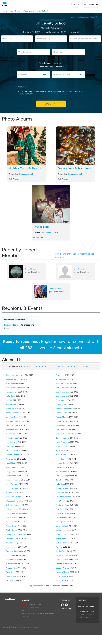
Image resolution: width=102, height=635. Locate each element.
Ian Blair (9, 400)
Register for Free (36, 586)
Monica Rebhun (62, 463)
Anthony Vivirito (63, 559)
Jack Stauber (61, 530)
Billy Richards (61, 471)
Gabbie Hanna (12, 509)
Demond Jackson (13, 551)
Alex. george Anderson (15, 388)
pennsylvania (14, 11)
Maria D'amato (12, 434)
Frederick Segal (62, 505)
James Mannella (62, 388)
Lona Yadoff (61, 576)
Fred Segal (60, 501)
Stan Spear (60, 522)
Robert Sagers (62, 488)
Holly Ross (60, 484)
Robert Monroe (62, 417)
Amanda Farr (11, 459)
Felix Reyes (60, 467)
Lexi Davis (10, 446)
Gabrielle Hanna (12, 505)
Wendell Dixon (12, 450)
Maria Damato (12, 438)
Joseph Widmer (62, 564)
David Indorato (12, 539)
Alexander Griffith (13, 497)
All (20, 366)
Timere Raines (62, 455)
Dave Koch (10, 572)
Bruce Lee (60, 375)
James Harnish (12, 517)
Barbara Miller (61, 413)
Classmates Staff (26, 174)
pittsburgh (26, 11)
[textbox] (68, 52)
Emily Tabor (61, 539)
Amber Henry (11, 526)
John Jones (11, 555)
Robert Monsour (63, 421)
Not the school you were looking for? (83, 17)
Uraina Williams (62, 572)
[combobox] (68, 52)
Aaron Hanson (12, 513)
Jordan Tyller (61, 551)
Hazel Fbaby (11, 463)
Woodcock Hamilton (14, 501)
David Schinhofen (63, 497)
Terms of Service (71, 91)
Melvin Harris (11, 522)
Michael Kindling (13, 564)
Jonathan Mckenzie (64, 409)
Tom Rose (60, 480)
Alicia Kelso (11, 559)
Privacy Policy (25, 94)
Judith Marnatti (62, 392)
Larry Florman (12, 471)
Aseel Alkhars (30, 269)
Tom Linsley (61, 379)
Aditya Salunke (62, 492)
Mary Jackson (12, 547)
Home (4, 11)
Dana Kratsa (11, 576)
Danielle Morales (63, 425)
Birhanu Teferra (62, 543)
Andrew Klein (11, 568)
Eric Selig (60, 509)
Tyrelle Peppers (62, 438)
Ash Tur (59, 547)
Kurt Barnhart (79, 269)
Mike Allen (10, 383)
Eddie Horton (11, 530)
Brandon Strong (62, 534)
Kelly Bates (10, 396)
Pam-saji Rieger (63, 476)
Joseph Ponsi (61, 446)
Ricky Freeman (12, 476)
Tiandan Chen (12, 429)
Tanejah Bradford (13, 413)
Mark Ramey (61, 459)
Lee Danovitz (11, 442)
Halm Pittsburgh (63, 442)
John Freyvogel (12, 484)
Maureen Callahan (13, 421)
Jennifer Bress (55, 289)
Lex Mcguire (61, 404)
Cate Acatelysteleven (15, 375)
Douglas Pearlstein (64, 434)
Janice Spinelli (62, 526)
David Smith (61, 513)
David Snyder (61, 517)
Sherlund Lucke (62, 383)
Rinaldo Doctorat (13, 455)
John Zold (60, 580)
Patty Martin (61, 400)
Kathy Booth (11, 404)
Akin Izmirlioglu (12, 543)
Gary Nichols (61, 429)
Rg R (58, 450)
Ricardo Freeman (13, 480)
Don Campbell (12, 425)
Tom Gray (10, 492)
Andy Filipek (11, 467)
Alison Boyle (11, 409)
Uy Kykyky (10, 580)
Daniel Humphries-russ (16, 534)
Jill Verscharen (62, 555)
